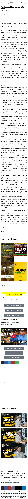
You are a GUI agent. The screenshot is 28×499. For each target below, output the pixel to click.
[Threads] (17, 488)
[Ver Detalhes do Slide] (15, 368)
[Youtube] (13, 362)
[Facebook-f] (6, 488)
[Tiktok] (13, 488)
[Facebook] (6, 362)
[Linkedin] (24, 488)
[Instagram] (2, 362)
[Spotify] (17, 362)
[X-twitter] (20, 488)
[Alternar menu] (14, 467)
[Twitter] (9, 362)
